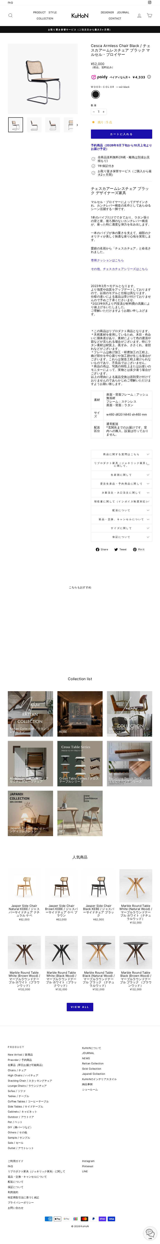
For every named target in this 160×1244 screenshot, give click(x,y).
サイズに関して (121, 528)
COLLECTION (45, 18)
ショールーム (90, 1089)
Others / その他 (17, 1132)
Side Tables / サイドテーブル (25, 1106)
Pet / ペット (15, 1122)
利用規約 (13, 1192)
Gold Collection (91, 1068)
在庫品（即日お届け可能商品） (26, 1065)
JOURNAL (123, 12)
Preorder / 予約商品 (20, 1059)
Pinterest (87, 1166)
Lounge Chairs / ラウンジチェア (27, 1085)
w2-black (96, 94)
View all (80, 1007)
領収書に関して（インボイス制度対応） (121, 501)
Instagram (88, 1161)
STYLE (53, 12)
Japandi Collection (93, 1073)
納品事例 (87, 1084)
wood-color (110, 87)
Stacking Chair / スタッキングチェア (30, 1080)
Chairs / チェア (17, 1070)
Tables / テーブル (18, 1096)
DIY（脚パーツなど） (20, 1127)
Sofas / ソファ (17, 1091)
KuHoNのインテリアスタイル (99, 1079)
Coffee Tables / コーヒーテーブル (28, 1101)
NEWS (86, 1058)
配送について (121, 510)
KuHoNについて (91, 1048)
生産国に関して (121, 474)
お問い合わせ (15, 1207)
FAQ (10, 2)
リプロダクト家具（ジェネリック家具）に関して (36, 1171)
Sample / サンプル (19, 1137)
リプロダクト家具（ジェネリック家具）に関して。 (121, 464)
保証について (121, 536)
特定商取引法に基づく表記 (23, 1197)
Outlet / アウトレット (21, 1148)
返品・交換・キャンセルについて (27, 1176)
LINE (85, 1171)
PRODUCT (39, 12)
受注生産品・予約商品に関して (121, 483)
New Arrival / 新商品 (20, 1054)
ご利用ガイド (15, 1161)
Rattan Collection (92, 1063)
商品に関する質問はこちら (121, 454)
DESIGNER (107, 12)
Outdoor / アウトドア (21, 1116)
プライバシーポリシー (21, 1202)
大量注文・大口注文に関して (121, 492)
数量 (94, 105)
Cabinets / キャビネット (22, 1111)
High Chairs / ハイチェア (23, 1075)
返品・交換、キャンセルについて (121, 519)
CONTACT (115, 18)
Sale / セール (16, 1142)
